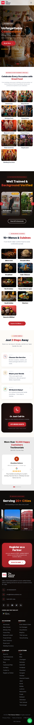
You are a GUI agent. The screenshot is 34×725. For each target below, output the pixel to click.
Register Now (16, 562)
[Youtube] (12, 605)
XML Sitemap (17, 721)
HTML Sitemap (28, 717)
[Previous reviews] (2, 469)
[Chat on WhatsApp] (29, 720)
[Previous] (2, 34)
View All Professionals (17, 221)
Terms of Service (17, 717)
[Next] (31, 34)
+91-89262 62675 (17, 424)
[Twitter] (16, 605)
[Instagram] (8, 605)
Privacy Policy (6, 717)
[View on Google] (17, 468)
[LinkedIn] (20, 605)
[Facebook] (3, 605)
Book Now (7, 43)
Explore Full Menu (16, 323)
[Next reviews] (31, 469)
